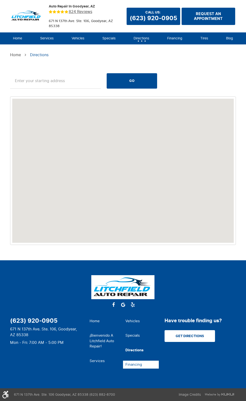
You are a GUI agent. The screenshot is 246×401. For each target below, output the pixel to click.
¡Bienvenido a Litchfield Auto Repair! (102, 341)
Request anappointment (208, 16)
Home (17, 38)
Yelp (132, 305)
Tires (204, 38)
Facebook (113, 305)
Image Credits (190, 394)
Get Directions (190, 336)
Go (132, 80)
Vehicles (78, 38)
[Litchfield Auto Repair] (26, 16)
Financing (174, 38)
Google (123, 305)
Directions (141, 38)
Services (47, 38)
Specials (109, 38)
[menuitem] (17, 38)
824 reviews (80, 12)
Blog (229, 38)
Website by (219, 394)
